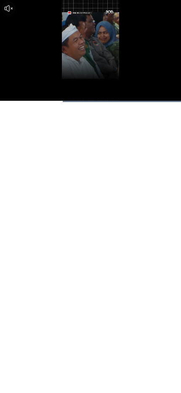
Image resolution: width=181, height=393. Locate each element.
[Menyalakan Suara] (8, 8)
